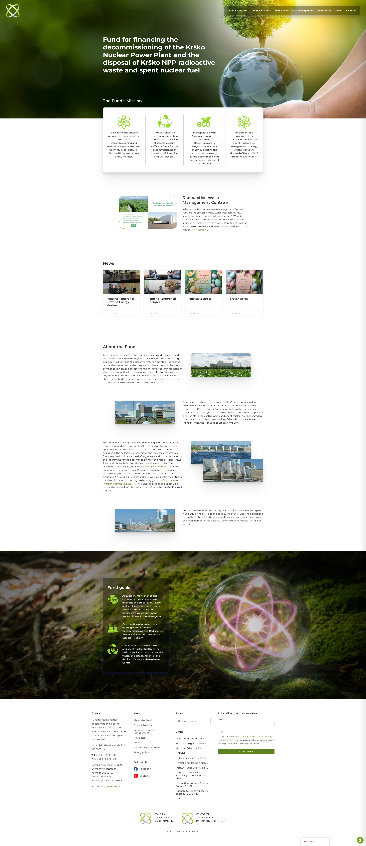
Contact (138, 703)
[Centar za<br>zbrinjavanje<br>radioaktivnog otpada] (187, 779)
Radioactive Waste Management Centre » (205, 160)
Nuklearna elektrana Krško (191, 718)
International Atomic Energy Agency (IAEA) (192, 745)
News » (110, 223)
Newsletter (140, 698)
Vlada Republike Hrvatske (190, 699)
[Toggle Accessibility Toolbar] (360, 840)
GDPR (221, 693)
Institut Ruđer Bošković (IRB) (192, 728)
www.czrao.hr (199, 190)
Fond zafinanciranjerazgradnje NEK (165, 778)
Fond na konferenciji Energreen (162, 261)
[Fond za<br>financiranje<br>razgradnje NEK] (146, 779)
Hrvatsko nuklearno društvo (192, 723)
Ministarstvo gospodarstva (191, 704)
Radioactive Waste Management (144, 692)
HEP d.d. (180, 713)
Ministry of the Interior (188, 709)
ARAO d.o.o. (182, 759)
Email (221, 680)
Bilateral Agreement (156, 427)
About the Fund (143, 681)
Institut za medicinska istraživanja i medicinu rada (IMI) (191, 736)
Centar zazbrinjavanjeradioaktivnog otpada (211, 778)
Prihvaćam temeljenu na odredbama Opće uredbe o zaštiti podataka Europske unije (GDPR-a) (246, 700)
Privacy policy (141, 713)
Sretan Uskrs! (239, 259)
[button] (183, 808)
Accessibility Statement (147, 708)
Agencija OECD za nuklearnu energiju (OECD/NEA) (192, 753)
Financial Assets (143, 685)
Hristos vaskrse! (200, 259)
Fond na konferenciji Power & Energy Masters (121, 263)
